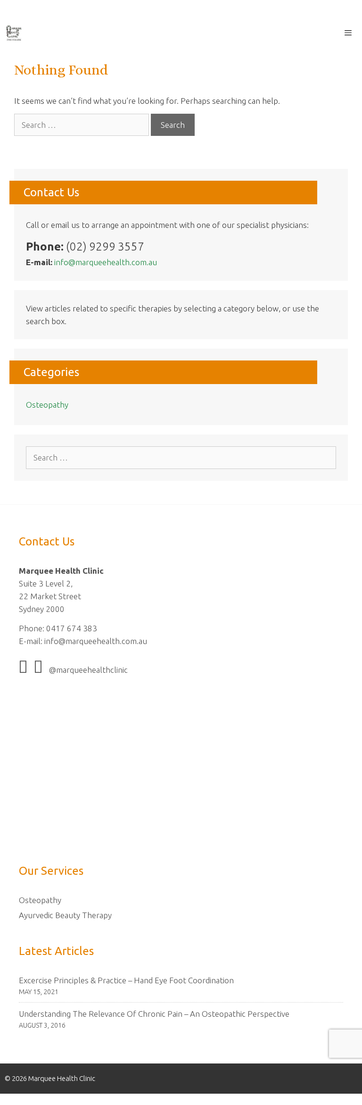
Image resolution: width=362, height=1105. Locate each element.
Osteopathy (47, 404)
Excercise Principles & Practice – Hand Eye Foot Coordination (126, 980)
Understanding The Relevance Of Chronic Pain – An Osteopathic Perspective (154, 1013)
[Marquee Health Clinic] (14, 33)
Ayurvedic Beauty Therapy (65, 915)
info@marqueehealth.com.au (105, 262)
